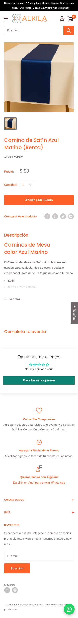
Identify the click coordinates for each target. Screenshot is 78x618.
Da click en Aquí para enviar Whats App (39, 482)
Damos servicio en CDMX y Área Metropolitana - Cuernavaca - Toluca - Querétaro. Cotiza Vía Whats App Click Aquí (39, 5)
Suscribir (17, 568)
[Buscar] (68, 30)
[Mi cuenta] (62, 18)
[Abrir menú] (6, 18)
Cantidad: (10, 184)
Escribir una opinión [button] (39, 380)
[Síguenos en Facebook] (7, 590)
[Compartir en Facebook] (47, 216)
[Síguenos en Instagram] (15, 590)
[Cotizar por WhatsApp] (69, 609)
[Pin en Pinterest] (55, 216)
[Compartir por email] (71, 216)
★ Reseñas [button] (74, 312)
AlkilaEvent (13, 157)
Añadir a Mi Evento (39, 200)
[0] (70, 18)
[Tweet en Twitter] (63, 216)
